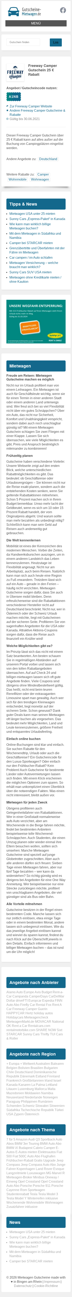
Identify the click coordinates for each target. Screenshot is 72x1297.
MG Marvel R (55, 1173)
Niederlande (33, 1097)
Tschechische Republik (37, 1110)
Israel (57, 1080)
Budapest (25, 1148)
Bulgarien (51, 1068)
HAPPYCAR (15, 1013)
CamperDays (38, 996)
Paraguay (13, 1101)
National (58, 1021)
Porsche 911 (42, 1185)
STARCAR (14, 1034)
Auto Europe (25, 992)
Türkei (59, 1110)
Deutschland (48, 159)
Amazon (22, 1139)
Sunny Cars (31, 1034)
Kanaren (24, 1084)
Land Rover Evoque (50, 1169)
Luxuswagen (36, 1173)
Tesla (33, 1194)
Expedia (48, 1000)
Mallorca (41, 1089)
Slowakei (42, 1105)
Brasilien (37, 1068)
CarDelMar (56, 996)
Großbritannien (33, 1080)
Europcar (34, 1000)
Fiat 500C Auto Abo (26, 1156)
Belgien (11, 1068)
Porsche (26, 1185)
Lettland (51, 1084)
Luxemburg (26, 1089)
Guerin (42, 1009)
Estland (41, 1076)
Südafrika (13, 1110)
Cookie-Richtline (46, 1286)
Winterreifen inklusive (42, 1198)
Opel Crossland (29, 1181)
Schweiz (28, 1105)
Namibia (47, 1093)
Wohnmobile (18, 179)
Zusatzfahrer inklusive (22, 1206)
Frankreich (14, 1080)
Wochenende (15, 1202)
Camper (43, 174)
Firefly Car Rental (32, 1004)
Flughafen (48, 1156)
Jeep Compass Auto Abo (38, 1164)
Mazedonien (15, 1093)
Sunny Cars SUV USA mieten (30, 272)
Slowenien (57, 1105)
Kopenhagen (26, 1169)
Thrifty (44, 1034)
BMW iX (12, 1148)
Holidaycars (14, 1017)
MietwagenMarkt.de (20, 1021)
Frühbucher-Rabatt (19, 1160)
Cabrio (38, 1148)
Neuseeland (15, 1097)
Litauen (11, 1089)
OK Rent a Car (16, 1026)
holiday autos (43, 1013)
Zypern (19, 1114)
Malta (51, 1089)
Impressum (52, 1281)
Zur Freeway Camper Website (31, 106)
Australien (43, 1063)
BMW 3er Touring (27, 1143)
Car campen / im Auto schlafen (31, 257)
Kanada (12, 1084)
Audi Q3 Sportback (41, 1139)
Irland (49, 1080)
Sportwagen (36, 1190)
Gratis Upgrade (45, 1160)
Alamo (11, 992)
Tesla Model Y (16, 1198)
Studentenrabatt (17, 1194)
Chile (10, 1072)
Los (55, 42)
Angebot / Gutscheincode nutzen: (31, 88)
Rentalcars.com (39, 1026)
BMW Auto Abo (50, 1143)
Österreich (32, 1114)
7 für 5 (10, 1139)
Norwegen (50, 1097)
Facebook (63, 10)
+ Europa (12, 1063)
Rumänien (45, 1101)
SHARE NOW (46, 1030)
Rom (23, 1190)
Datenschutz (23, 1286)
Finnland (53, 1076)
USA (9, 1114)
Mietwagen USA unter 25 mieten (32, 213)
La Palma (38, 1084)
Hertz (29, 1013)
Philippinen (29, 1101)
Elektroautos (47, 1152)
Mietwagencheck (36, 1017)
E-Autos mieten (26, 1152)
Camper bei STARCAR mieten (31, 243)
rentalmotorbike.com (20, 1030)
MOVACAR (43, 1021)
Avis (38, 992)
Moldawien (32, 1093)
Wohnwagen (40, 179)
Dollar (10, 1000)
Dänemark (27, 1076)
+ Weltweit (27, 1063)
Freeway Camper (24, 1009)
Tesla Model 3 (48, 1194)
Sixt (59, 1030)
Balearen (57, 1063)
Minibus (38, 1177)
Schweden (14, 1105)
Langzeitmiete (16, 1173)
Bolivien (24, 1068)
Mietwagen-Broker (19, 1177)
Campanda (20, 996)
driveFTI (22, 1000)
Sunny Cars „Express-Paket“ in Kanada (37, 219)
